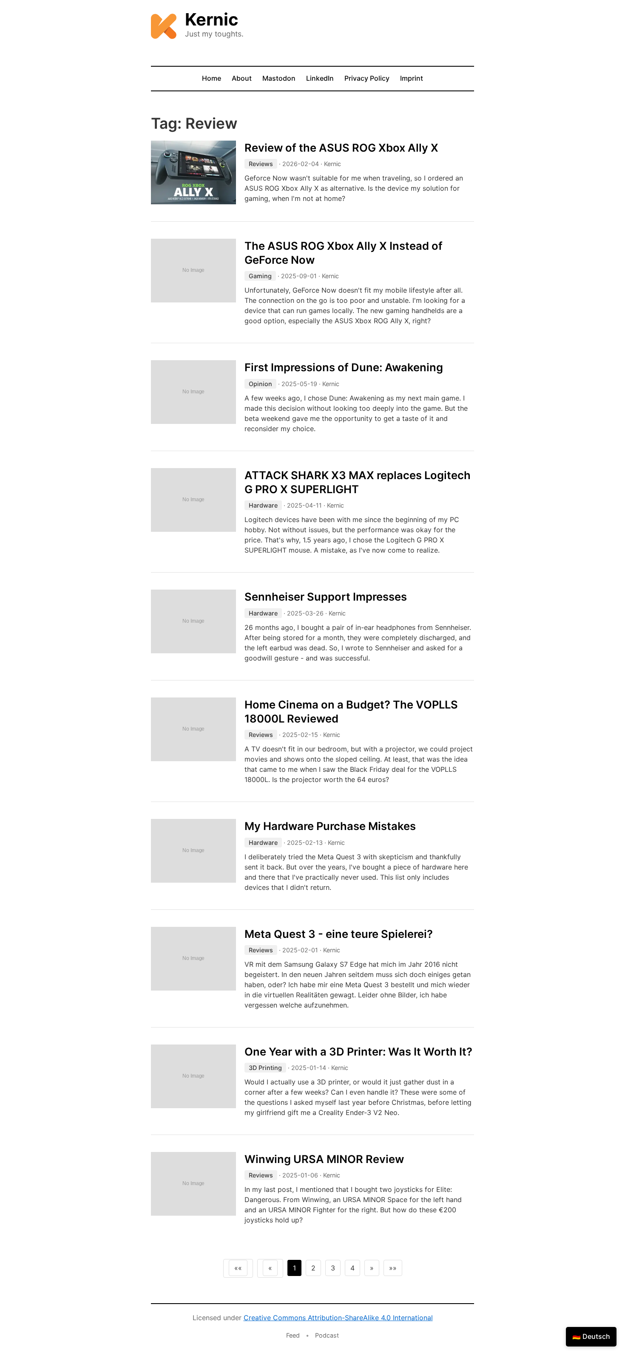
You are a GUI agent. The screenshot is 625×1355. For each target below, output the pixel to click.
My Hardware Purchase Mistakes (330, 826)
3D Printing (265, 1067)
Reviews (261, 163)
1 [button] (294, 1268)
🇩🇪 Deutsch (591, 1336)
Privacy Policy (366, 78)
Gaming (260, 275)
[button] (238, 1268)
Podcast (327, 1335)
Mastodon (278, 78)
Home (211, 78)
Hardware (263, 505)
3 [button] (333, 1268)
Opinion (260, 383)
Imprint (411, 78)
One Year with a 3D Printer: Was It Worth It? (358, 1051)
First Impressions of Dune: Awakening (343, 367)
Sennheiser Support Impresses (325, 596)
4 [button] (352, 1268)
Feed (293, 1335)
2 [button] (313, 1268)
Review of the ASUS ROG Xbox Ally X (341, 147)
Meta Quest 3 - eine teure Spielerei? (338, 933)
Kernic (212, 19)
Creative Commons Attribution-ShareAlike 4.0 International (338, 1317)
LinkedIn (320, 78)
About (242, 78)
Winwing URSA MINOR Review (324, 1159)
